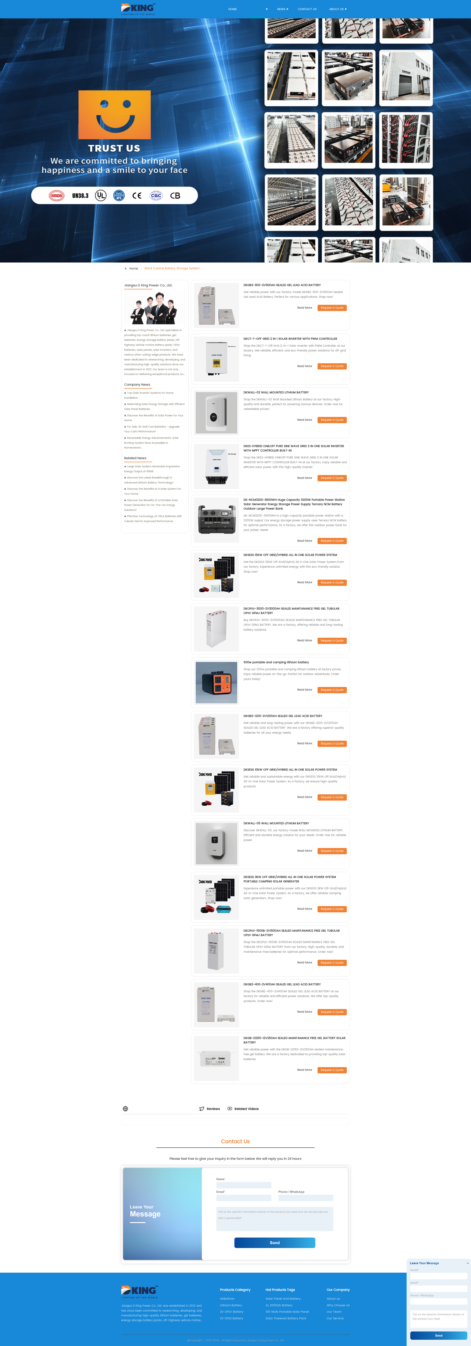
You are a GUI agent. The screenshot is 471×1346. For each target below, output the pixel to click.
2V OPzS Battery (231, 1318)
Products (257, 9)
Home (232, 9)
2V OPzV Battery (232, 1312)
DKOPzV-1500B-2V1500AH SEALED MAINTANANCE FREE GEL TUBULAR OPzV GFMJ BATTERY (292, 933)
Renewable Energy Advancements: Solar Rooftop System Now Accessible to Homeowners (151, 443)
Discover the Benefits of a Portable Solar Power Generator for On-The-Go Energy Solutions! (151, 505)
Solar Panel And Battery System (283, 1299)
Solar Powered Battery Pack (286, 1318)
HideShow (227, 1299)
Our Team (334, 1311)
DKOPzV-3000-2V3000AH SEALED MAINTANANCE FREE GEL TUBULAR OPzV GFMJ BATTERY (291, 610)
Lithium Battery (231, 1305)
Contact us (307, 9)
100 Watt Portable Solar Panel (287, 1312)
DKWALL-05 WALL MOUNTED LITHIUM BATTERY (276, 823)
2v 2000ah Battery (279, 1305)
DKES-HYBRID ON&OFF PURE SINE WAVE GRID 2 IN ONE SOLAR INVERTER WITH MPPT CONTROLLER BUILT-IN (294, 448)
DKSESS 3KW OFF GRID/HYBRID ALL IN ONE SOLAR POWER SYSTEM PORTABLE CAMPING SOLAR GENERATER (290, 879)
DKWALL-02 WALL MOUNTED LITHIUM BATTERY (276, 392)
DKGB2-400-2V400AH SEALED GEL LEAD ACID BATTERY (282, 984)
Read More (304, 308)
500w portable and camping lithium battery (276, 662)
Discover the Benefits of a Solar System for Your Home (152, 491)
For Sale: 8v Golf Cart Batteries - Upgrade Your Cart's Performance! (152, 429)
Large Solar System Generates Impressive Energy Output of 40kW (152, 469)
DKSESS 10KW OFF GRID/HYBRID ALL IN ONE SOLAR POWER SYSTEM (290, 769)
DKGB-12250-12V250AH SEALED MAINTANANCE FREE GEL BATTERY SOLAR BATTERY (295, 1040)
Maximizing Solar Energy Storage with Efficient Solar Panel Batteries (154, 406)
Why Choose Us (338, 1305)
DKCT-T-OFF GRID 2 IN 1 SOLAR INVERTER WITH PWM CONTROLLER (290, 338)
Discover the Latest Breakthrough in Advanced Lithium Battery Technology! (149, 480)
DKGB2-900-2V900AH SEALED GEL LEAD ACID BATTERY (282, 285)
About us (336, 9)
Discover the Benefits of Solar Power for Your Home (153, 418)
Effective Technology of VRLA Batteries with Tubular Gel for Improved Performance (153, 518)
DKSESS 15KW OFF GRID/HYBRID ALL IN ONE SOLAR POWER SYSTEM (290, 555)
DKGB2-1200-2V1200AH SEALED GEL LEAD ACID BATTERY (283, 716)
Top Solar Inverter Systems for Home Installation (148, 395)
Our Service (335, 1318)
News (281, 9)
